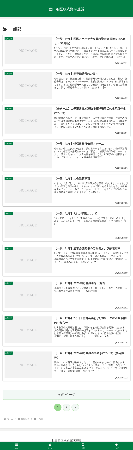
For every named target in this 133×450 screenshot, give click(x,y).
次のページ (66, 395)
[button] (123, 420)
